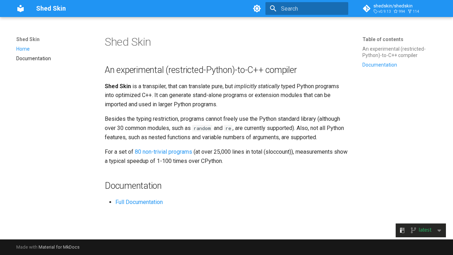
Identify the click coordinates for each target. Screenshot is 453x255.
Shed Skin (28, 39)
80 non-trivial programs (163, 151)
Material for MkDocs (59, 247)
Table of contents (382, 39)
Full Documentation (139, 202)
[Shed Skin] (20, 8)
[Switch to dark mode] (257, 8)
